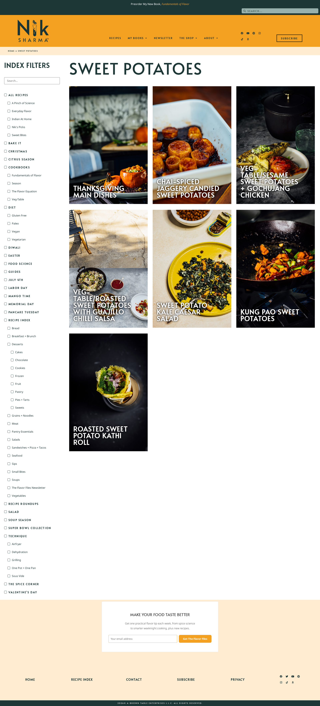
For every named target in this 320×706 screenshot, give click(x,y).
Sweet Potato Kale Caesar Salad (182, 312)
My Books (136, 38)
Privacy (238, 679)
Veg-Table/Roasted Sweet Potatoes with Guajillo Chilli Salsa (102, 305)
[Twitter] (287, 676)
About (209, 38)
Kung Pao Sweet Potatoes (270, 315)
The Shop (187, 38)
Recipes (115, 38)
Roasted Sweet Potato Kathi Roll (100, 435)
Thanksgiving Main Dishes (98, 191)
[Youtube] (247, 33)
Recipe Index (82, 679)
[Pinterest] (253, 33)
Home (11, 51)
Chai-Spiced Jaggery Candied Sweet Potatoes (188, 188)
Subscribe (186, 679)
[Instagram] (259, 33)
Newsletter (163, 38)
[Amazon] (247, 39)
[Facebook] (242, 33)
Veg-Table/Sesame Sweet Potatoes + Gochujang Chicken (269, 181)
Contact (134, 679)
